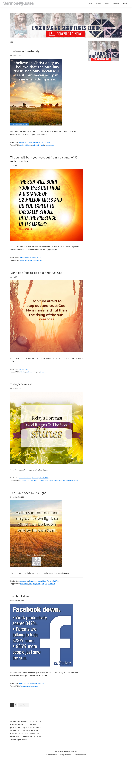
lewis (42, 145)
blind (22, 584)
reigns (51, 480)
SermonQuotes (38, 142)
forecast (23, 480)
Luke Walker (26, 258)
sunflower (69, 480)
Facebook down (20, 596)
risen (47, 145)
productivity (31, 686)
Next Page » (23, 705)
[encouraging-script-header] (66, 15)
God (20, 258)
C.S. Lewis (28, 142)
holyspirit (36, 584)
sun (53, 145)
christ (26, 584)
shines (56, 480)
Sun (40, 258)
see (50, 145)
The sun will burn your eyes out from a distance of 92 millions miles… (44, 159)
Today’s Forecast (21, 384)
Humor (21, 478)
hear (30, 584)
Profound (27, 478)
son (60, 480)
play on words (39, 480)
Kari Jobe (32, 372)
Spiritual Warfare (46, 581)
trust (27, 369)
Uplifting (47, 142)
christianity (36, 145)
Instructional (23, 581)
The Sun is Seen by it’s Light (28, 493)
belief (22, 145)
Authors (22, 142)
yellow (76, 480)
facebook (23, 686)
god (21, 260)
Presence (35, 258)
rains (46, 480)
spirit (50, 584)
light (32, 480)
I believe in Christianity (24, 51)
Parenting (22, 683)
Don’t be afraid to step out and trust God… (37, 273)
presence (35, 260)
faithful (21, 369)
